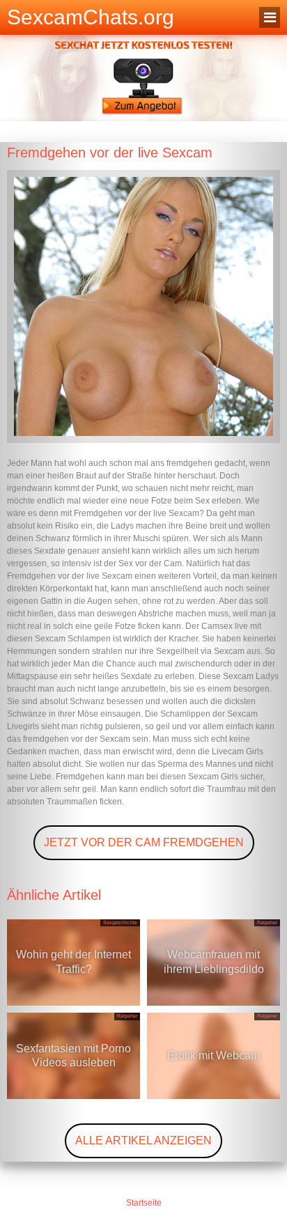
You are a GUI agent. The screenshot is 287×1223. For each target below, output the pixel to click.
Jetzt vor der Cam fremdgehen (144, 842)
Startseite (144, 1203)
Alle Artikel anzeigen (143, 1140)
